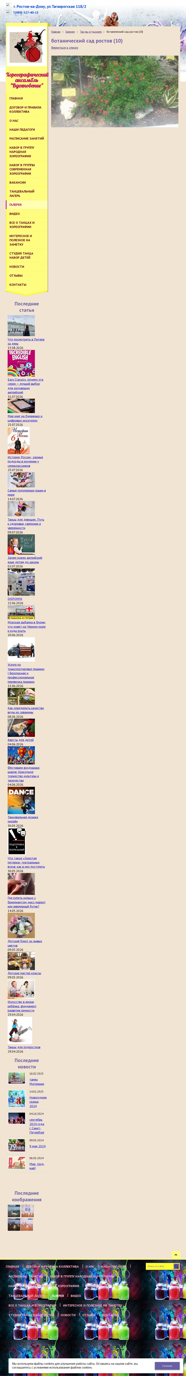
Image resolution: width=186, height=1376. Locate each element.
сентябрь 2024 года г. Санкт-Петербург (36, 1125)
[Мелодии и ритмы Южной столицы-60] (14, 1211)
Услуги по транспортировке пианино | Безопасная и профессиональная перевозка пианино (26, 673)
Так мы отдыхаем (91, 31)
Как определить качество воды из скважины (26, 710)
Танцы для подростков (24, 1047)
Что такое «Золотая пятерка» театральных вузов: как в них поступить (26, 862)
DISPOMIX (15, 599)
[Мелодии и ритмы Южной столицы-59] (27, 1211)
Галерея (70, 31)
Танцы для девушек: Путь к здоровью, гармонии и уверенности (26, 523)
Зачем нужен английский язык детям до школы (25, 560)
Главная (55, 31)
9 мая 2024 (37, 1146)
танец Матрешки (36, 1081)
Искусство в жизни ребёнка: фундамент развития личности (22, 1006)
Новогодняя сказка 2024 (38, 1101)
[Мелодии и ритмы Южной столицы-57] (26, 1224)
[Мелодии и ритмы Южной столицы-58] (14, 1224)
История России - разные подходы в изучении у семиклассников (25, 461)
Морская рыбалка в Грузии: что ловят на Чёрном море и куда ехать (27, 626)
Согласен (167, 1365)
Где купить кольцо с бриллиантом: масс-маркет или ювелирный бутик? (27, 902)
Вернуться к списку (64, 47)
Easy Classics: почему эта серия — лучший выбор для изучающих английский (25, 385)
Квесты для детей (21, 740)
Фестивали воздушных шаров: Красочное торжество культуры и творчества (24, 774)
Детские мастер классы (24, 973)
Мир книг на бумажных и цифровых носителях (25, 418)
